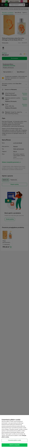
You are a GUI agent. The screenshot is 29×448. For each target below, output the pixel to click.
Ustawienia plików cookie (14, 440)
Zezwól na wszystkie (14, 444)
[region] (14, 431)
